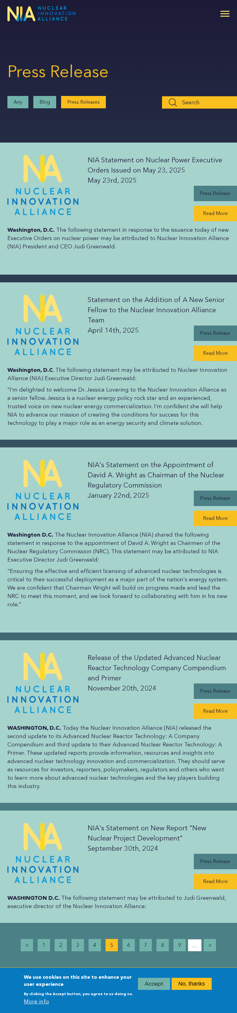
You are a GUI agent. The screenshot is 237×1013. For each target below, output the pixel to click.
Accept (154, 983)
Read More (215, 213)
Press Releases (83, 102)
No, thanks (191, 984)
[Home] (41, 13)
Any (18, 102)
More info (36, 1001)
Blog (45, 102)
